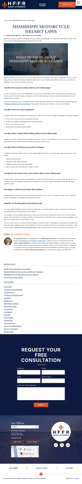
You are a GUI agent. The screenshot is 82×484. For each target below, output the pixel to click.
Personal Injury (8, 309)
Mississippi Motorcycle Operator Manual (18, 104)
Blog (10, 20)
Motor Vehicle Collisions (11, 303)
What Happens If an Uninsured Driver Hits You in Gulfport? (21, 274)
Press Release (8, 312)
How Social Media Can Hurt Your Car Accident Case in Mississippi (23, 272)
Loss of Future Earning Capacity (13, 277)
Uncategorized (8, 320)
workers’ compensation (39, 241)
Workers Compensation (11, 329)
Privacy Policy (42, 468)
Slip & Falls (7, 315)
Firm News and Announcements (13, 295)
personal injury (24, 241)
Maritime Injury (8, 301)
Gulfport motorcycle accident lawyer (26, 227)
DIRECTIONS (17, 442)
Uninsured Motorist (9, 323)
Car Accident (8, 287)
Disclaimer (13, 468)
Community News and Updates (13, 289)
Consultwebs (75, 478)
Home (6, 20)
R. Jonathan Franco (21, 234)
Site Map (69, 468)
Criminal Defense (9, 292)
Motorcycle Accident (32, 35)
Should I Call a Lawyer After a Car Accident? (17, 269)
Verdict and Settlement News (12, 326)
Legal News (7, 298)
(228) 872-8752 (67, 4)
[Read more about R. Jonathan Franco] (8, 241)
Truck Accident (8, 318)
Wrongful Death (8, 332)
